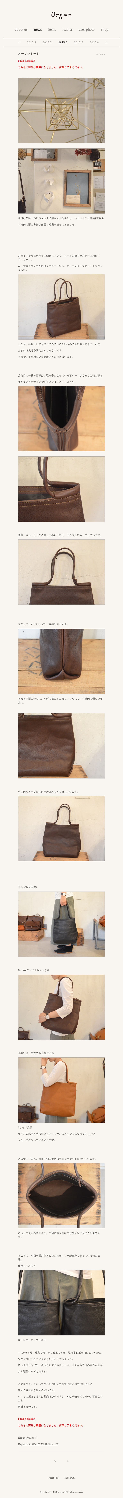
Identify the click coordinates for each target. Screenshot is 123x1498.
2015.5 (47, 42)
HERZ (54, 1492)
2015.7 (78, 42)
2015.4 (31, 42)
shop (104, 29)
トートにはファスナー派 (78, 255)
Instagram (70, 1477)
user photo (87, 29)
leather (67, 29)
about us (21, 29)
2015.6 (62, 42)
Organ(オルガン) (28, 1437)
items (52, 29)
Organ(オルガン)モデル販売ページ (38, 1444)
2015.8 (94, 42)
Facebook (53, 1477)
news (38, 29)
